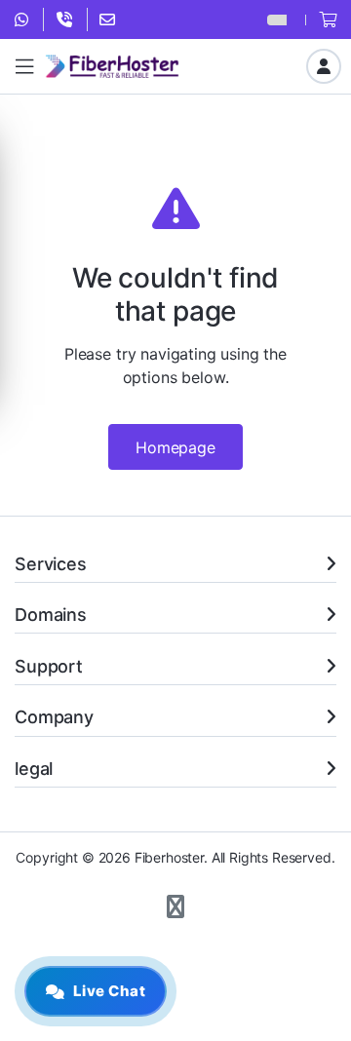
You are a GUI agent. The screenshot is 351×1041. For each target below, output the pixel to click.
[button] (175, 907)
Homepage (175, 447)
